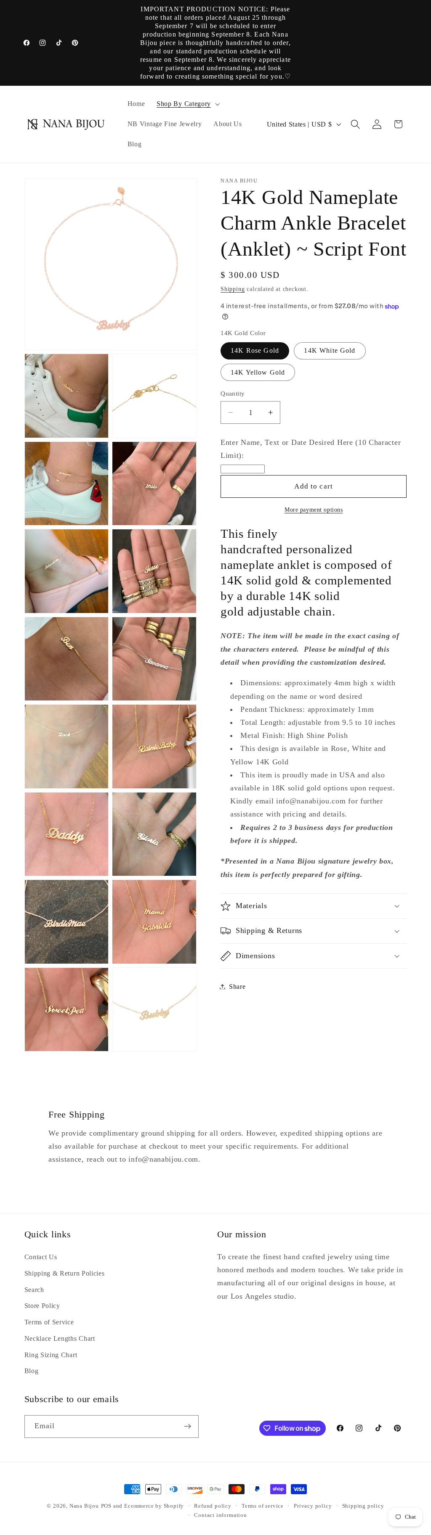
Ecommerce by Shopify (154, 1506)
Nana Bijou (84, 1506)
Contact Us (40, 1256)
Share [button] (237, 986)
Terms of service (263, 1506)
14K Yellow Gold (258, 372)
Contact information (220, 1515)
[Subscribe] (187, 1426)
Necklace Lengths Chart (59, 1338)
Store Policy (42, 1305)
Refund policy (212, 1506)
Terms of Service (49, 1322)
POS (106, 1506)
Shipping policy (363, 1506)
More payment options (314, 510)
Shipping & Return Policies (64, 1273)
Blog (31, 1370)
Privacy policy (313, 1506)
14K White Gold (329, 350)
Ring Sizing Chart (50, 1354)
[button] (187, 104)
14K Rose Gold (255, 350)
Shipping (233, 289)
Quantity (233, 393)
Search (34, 1289)
